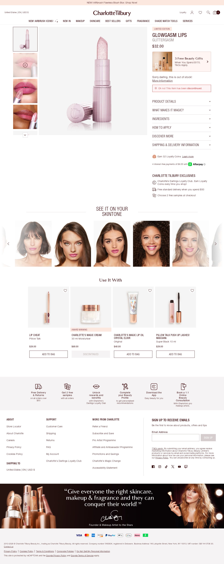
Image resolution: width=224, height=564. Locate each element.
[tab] (25, 39)
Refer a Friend (99, 426)
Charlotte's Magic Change (106, 460)
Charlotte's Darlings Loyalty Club (64, 460)
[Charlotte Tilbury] (112, 12)
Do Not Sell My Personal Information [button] (93, 551)
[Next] (219, 244)
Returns (50, 440)
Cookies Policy (14, 454)
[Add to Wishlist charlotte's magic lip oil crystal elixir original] (149, 290)
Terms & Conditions (45, 551)
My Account (52, 454)
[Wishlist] (200, 12)
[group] (33, 244)
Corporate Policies (65, 551)
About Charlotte (15, 433)
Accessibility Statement (104, 467)
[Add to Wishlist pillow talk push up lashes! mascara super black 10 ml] (192, 290)
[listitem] (43, 21)
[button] (208, 12)
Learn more (187, 156)
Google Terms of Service (82, 555)
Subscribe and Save (103, 433)
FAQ (48, 447)
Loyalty (183, 12)
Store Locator (14, 426)
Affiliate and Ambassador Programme (112, 447)
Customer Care (54, 426)
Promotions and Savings (105, 454)
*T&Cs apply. (158, 448)
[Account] (192, 12)
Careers (11, 440)
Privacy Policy (14, 447)
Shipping (51, 433)
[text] (91, 354)
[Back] (5, 244)
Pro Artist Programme (104, 440)
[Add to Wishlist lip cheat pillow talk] (65, 290)
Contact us (8, 546)
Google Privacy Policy (56, 555)
